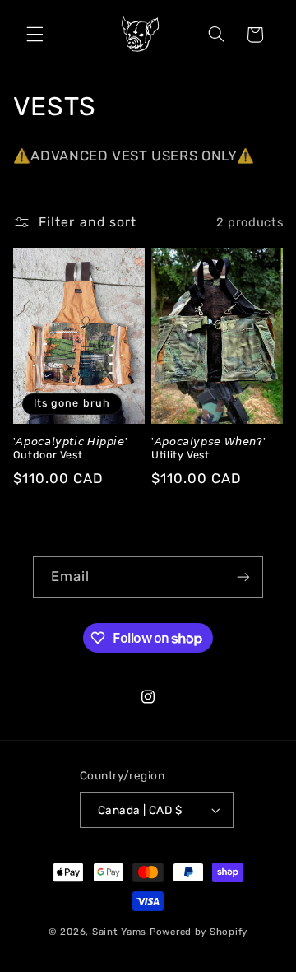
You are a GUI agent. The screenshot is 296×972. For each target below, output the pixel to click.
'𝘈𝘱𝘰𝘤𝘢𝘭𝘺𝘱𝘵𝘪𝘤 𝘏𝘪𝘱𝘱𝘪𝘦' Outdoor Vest (70, 448)
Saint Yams (119, 931)
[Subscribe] (243, 576)
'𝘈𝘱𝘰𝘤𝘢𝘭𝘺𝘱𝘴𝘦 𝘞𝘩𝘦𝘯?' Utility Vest (208, 448)
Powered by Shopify (198, 931)
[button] (34, 34)
